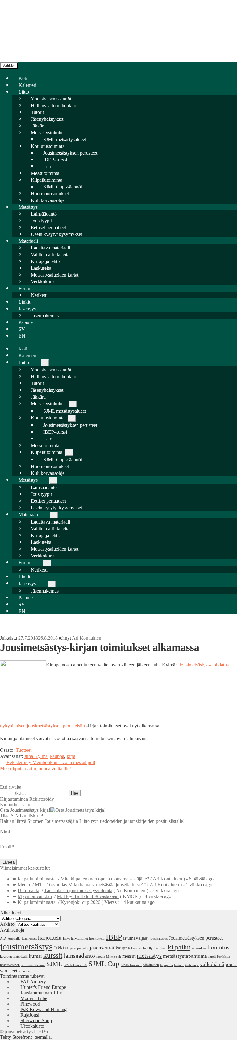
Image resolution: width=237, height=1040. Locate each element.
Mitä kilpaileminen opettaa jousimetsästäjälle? (104, 878)
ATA (3, 938)
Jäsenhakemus (45, 315)
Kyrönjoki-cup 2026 (80, 902)
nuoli (212, 956)
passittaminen (10, 965)
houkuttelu (97, 938)
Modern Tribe (33, 998)
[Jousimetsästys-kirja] (78, 810)
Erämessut (29, 938)
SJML (54, 964)
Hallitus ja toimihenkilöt (54, 105)
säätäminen (151, 965)
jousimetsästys (26, 946)
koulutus (219, 947)
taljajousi (166, 965)
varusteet (8, 970)
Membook (113, 956)
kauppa (57, 756)
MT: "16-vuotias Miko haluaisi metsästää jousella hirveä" (90, 884)
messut (128, 956)
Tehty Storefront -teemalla (25, 1037)
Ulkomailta (28, 890)
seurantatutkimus (33, 965)
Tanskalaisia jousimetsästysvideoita (78, 890)
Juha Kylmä (36, 756)
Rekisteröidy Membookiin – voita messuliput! (50, 762)
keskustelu (138, 948)
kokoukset (199, 948)
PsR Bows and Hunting (43, 1009)
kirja (71, 756)
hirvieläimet (79, 938)
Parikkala (223, 956)
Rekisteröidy (41, 799)
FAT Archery (33, 981)
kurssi (35, 956)
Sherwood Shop (36, 1020)
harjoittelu (50, 937)
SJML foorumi (131, 965)
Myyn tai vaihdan (35, 896)
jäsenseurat (102, 948)
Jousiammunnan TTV (41, 992)
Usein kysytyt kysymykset (56, 234)
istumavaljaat (135, 938)
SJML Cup (104, 964)
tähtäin (179, 965)
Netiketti (39, 295)
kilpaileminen (157, 948)
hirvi (66, 938)
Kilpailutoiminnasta (37, 878)
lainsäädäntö (79, 956)
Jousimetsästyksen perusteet (196, 938)
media (100, 956)
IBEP (114, 937)
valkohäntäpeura (218, 964)
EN (22, 335)
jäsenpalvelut (79, 948)
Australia (14, 938)
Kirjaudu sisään (15, 804)
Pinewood (30, 1003)
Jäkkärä (61, 947)
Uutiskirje (192, 965)
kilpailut (179, 947)
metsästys (149, 955)
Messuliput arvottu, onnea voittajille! (35, 768)
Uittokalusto (32, 1026)
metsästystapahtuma (185, 956)
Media (24, 884)
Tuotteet (23, 750)
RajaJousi (29, 1015)
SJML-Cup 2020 (75, 965)
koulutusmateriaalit (13, 956)
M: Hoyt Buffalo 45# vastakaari (88, 896)
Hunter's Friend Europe (43, 987)
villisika (24, 971)
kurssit (52, 955)
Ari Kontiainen (86, 638)
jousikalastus (159, 938)
